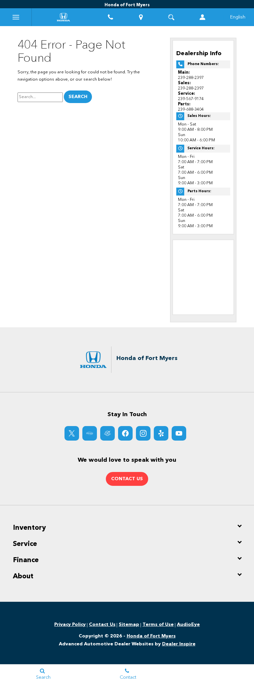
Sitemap (129, 624)
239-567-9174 (191, 99)
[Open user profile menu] (202, 17)
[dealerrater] (107, 433)
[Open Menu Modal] (16, 17)
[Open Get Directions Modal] (141, 17)
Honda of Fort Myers (151, 636)
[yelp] (161, 433)
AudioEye (188, 624)
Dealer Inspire (178, 644)
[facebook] (125, 433)
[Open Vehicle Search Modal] (171, 17)
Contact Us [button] (127, 479)
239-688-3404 (191, 109)
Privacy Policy (70, 624)
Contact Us (102, 624)
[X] (71, 433)
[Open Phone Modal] (110, 17)
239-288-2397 (191, 78)
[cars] (89, 433)
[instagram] (143, 433)
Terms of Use (158, 624)
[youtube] (179, 433)
